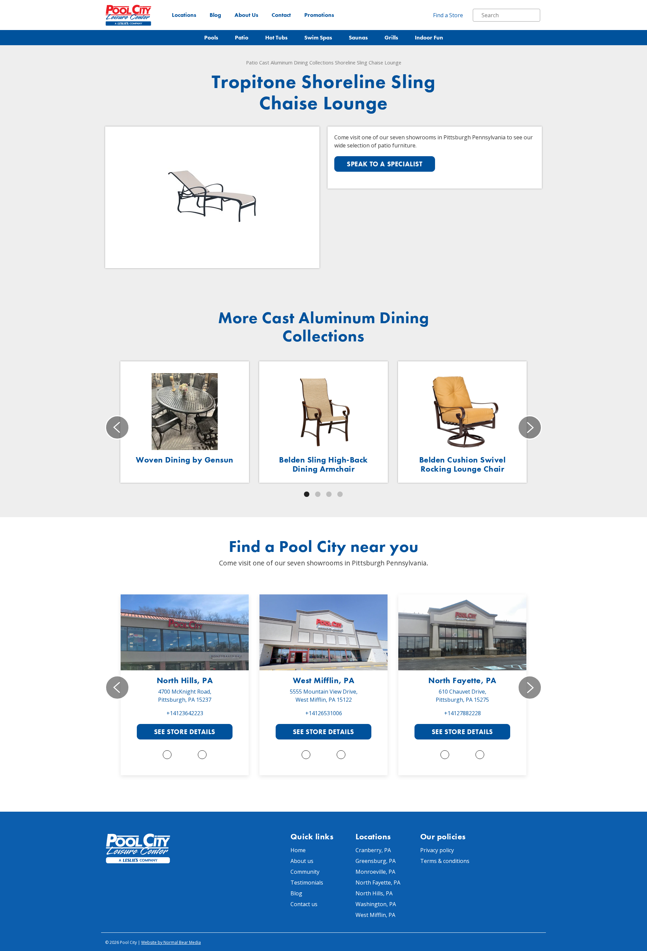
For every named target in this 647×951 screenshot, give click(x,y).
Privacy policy (437, 850)
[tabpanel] (184, 422)
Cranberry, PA (373, 850)
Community (304, 871)
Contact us (303, 904)
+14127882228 (462, 713)
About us (301, 861)
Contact (281, 15)
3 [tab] (329, 494)
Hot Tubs (276, 37)
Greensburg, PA (376, 861)
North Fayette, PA (462, 680)
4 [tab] (340, 494)
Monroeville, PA (375, 871)
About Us (246, 15)
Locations (184, 15)
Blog (215, 15)
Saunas (358, 37)
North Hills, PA (185, 680)
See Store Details (184, 731)
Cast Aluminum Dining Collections (296, 62)
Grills (391, 37)
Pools (211, 37)
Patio (241, 37)
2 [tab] (317, 494)
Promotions (319, 15)
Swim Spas (318, 37)
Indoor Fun (429, 37)
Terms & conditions (444, 861)
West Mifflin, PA (324, 680)
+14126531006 (323, 713)
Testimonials (306, 882)
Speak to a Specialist (385, 164)
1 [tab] (306, 494)
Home (298, 850)
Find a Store (448, 15)
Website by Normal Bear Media (171, 942)
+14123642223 (184, 713)
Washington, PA (376, 904)
